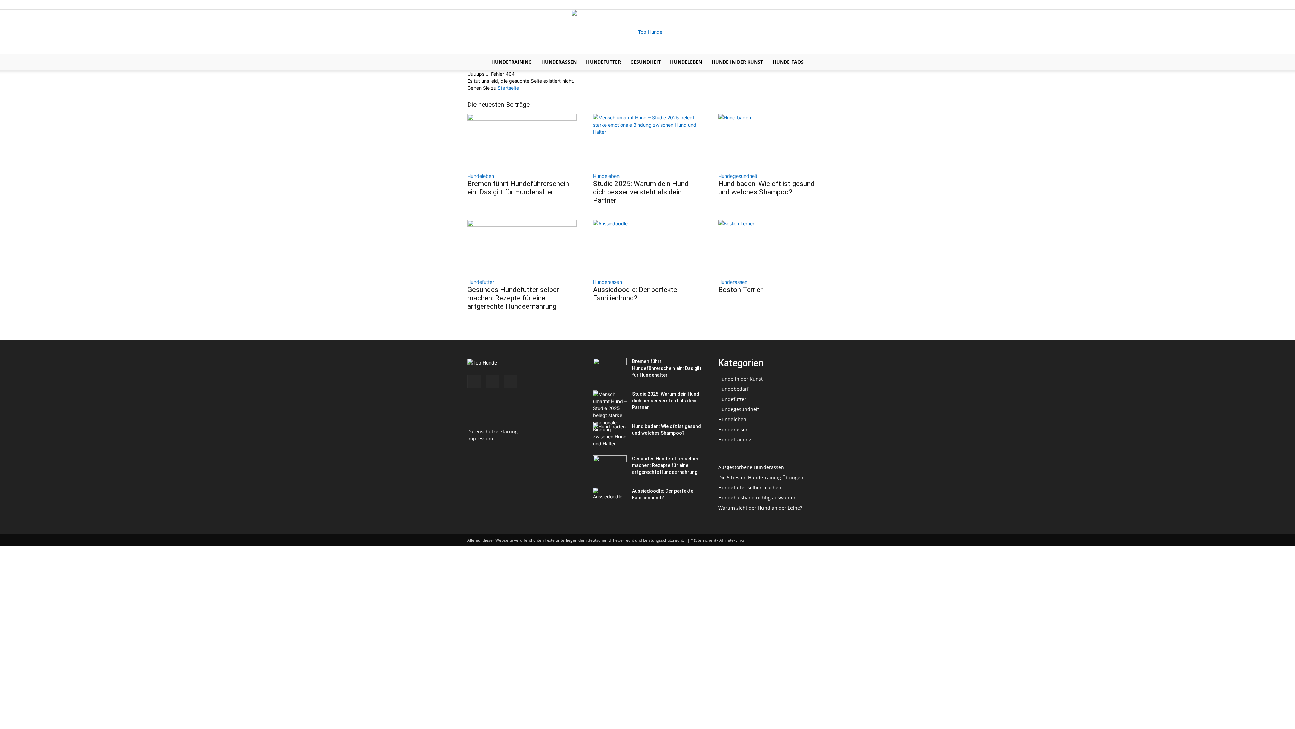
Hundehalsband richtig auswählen (757, 497)
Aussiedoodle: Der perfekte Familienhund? (635, 294)
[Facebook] (800, 4)
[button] (819, 62)
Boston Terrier (740, 290)
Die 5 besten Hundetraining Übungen (760, 477)
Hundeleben (686, 62)
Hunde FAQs (788, 62)
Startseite (508, 88)
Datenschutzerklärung (492, 431)
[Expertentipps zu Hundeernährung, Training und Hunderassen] (647, 32)
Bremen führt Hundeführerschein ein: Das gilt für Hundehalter (518, 188)
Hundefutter (603, 62)
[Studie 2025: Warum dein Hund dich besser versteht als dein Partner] (647, 141)
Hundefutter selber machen (749, 487)
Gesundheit (645, 62)
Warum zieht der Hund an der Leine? (760, 508)
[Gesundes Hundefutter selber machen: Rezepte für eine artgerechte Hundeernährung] (522, 247)
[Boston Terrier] (773, 247)
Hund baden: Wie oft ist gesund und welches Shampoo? (766, 188)
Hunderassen (559, 62)
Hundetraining (511, 62)
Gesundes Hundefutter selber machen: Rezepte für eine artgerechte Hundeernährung (513, 298)
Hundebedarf (733, 389)
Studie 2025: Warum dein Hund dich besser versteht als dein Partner (641, 192)
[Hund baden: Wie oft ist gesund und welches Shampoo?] (773, 141)
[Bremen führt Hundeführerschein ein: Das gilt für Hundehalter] (522, 141)
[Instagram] (811, 4)
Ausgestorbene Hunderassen (751, 467)
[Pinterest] (822, 4)
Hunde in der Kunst (737, 62)
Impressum (480, 438)
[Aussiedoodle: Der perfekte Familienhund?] (647, 247)
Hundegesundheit (737, 176)
